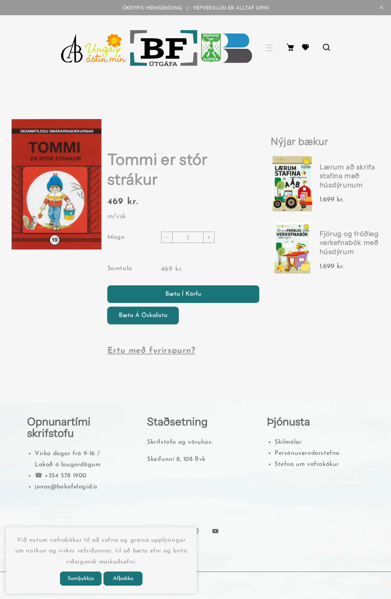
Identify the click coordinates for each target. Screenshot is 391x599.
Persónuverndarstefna (307, 453)
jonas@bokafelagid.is (66, 487)
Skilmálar (288, 442)
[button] (269, 47)
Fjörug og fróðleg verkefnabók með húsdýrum (349, 243)
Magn (116, 237)
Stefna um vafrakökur (307, 464)
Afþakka (123, 578)
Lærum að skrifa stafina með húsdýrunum (347, 176)
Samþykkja (81, 578)
